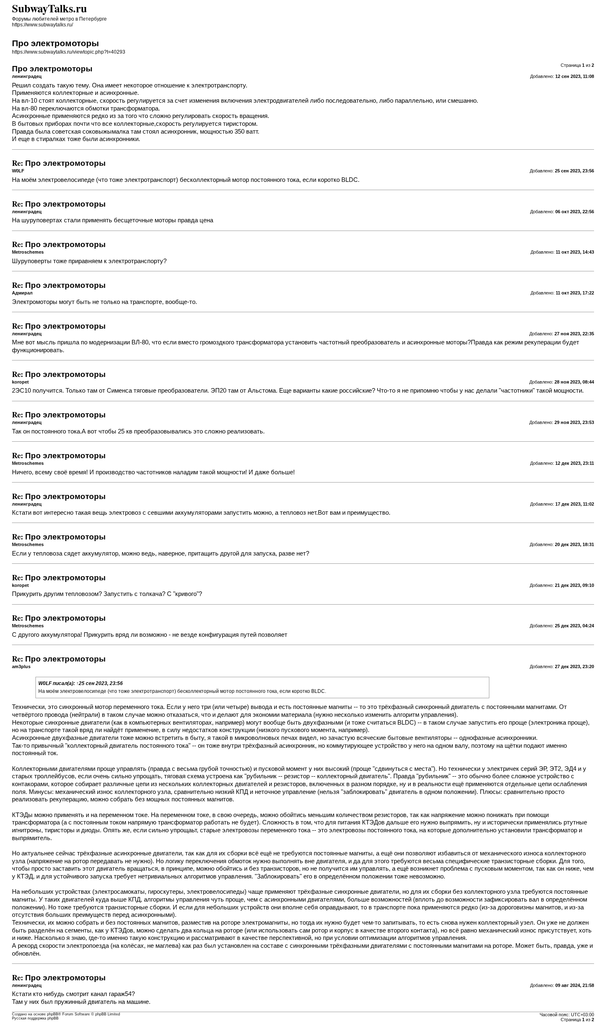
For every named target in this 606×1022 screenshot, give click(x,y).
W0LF (45, 683)
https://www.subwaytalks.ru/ (42, 25)
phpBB (52, 1014)
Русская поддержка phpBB (35, 1018)
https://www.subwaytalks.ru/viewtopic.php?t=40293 (68, 52)
